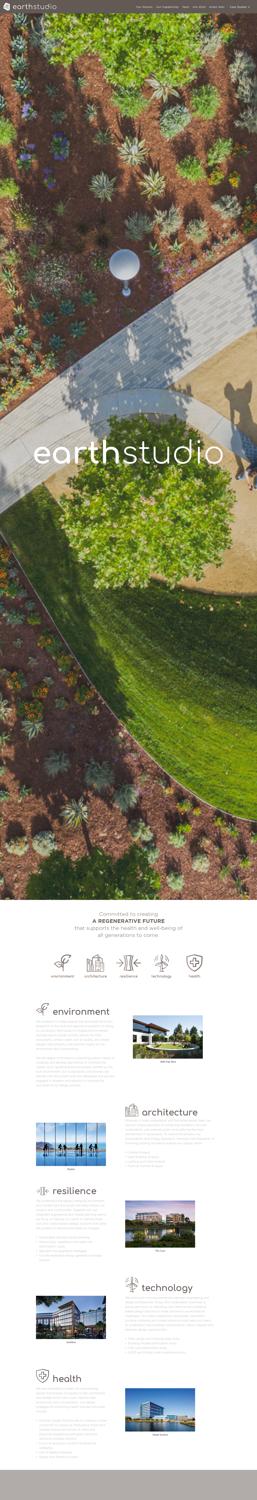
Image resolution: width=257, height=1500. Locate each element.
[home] (30, 6)
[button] (240, 7)
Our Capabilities (167, 7)
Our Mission (144, 7)
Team (185, 7)
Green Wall (216, 7)
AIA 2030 (199, 7)
